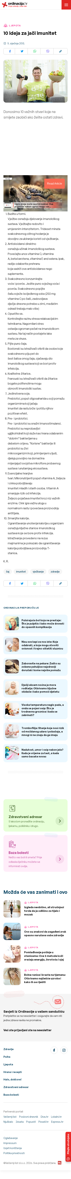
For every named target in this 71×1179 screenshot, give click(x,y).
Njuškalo (8, 1121)
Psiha (6, 1056)
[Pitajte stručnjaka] (68, 1147)
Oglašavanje (10, 1138)
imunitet (21, 571)
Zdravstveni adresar (16, 1087)
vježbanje (38, 571)
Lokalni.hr (56, 1116)
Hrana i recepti (12, 1072)
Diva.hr (44, 1116)
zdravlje (55, 571)
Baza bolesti (11, 1094)
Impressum (10, 1143)
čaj (7, 571)
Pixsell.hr (43, 1121)
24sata (20, 1121)
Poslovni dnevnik (28, 1116)
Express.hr (57, 1121)
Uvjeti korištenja (12, 1148)
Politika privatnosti (14, 1153)
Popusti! (31, 1121)
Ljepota (8, 1064)
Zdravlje (8, 1049)
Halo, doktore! (12, 1079)
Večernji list (10, 1116)
